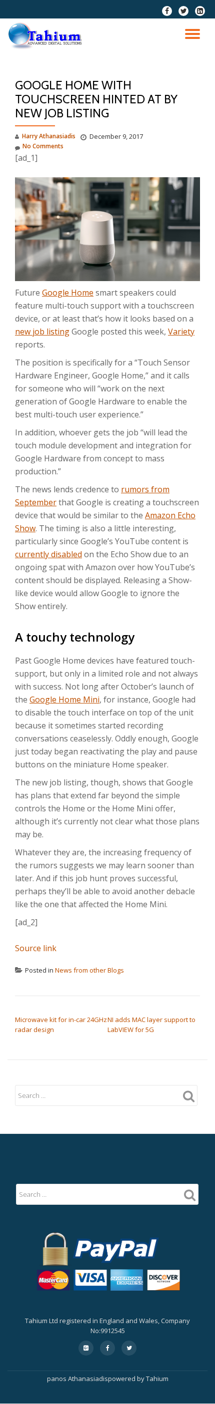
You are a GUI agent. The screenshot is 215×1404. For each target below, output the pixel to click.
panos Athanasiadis (77, 1378)
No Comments (43, 146)
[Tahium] (47, 35)
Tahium (157, 1378)
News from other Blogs (89, 970)
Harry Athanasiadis (49, 136)
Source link (35, 948)
